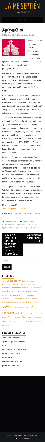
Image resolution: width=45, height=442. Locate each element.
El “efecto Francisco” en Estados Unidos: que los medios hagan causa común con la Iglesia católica (11, 244)
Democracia (6, 284)
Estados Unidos (9, 291)
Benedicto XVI (14, 281)
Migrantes (35, 302)
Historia (36, 291)
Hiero (17, 438)
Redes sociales (29, 317)
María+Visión (7, 358)
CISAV (4, 346)
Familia (28, 291)
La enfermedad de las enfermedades (33, 236)
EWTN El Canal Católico (11, 354)
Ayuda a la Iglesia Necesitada (13, 342)
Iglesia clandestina (9, 228)
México (7, 307)
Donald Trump (30, 284)
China (36, 225)
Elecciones (15, 288)
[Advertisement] (22, 403)
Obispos (21, 308)
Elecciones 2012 (24, 288)
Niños (16, 308)
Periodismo (23, 313)
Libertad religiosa (23, 228)
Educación (6, 288)
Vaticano (21, 322)
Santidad (38, 317)
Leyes (11, 299)
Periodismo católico (35, 313)
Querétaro (18, 317)
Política (11, 317)
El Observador (36, 288)
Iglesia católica (12, 295)
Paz (16, 313)
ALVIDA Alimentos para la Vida (13, 338)
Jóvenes (5, 299)
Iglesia (4, 295)
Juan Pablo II (31, 295)
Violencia (30, 321)
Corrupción (25, 281)
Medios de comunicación (22, 302)
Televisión (6, 321)
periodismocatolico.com (11, 366)
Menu (22, 20)
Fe (32, 291)
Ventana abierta (11, 221)
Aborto (4, 281)
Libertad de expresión (22, 299)
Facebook (21, 291)
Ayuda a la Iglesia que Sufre (22, 225)
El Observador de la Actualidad (27, 213)
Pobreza (4, 317)
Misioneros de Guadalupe (12, 362)
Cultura (32, 281)
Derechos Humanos (19, 284)
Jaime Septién (22, 6)
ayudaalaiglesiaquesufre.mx (14, 209)
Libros (11, 302)
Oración (27, 308)
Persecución (36, 228)
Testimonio (15, 322)
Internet (22, 295)
